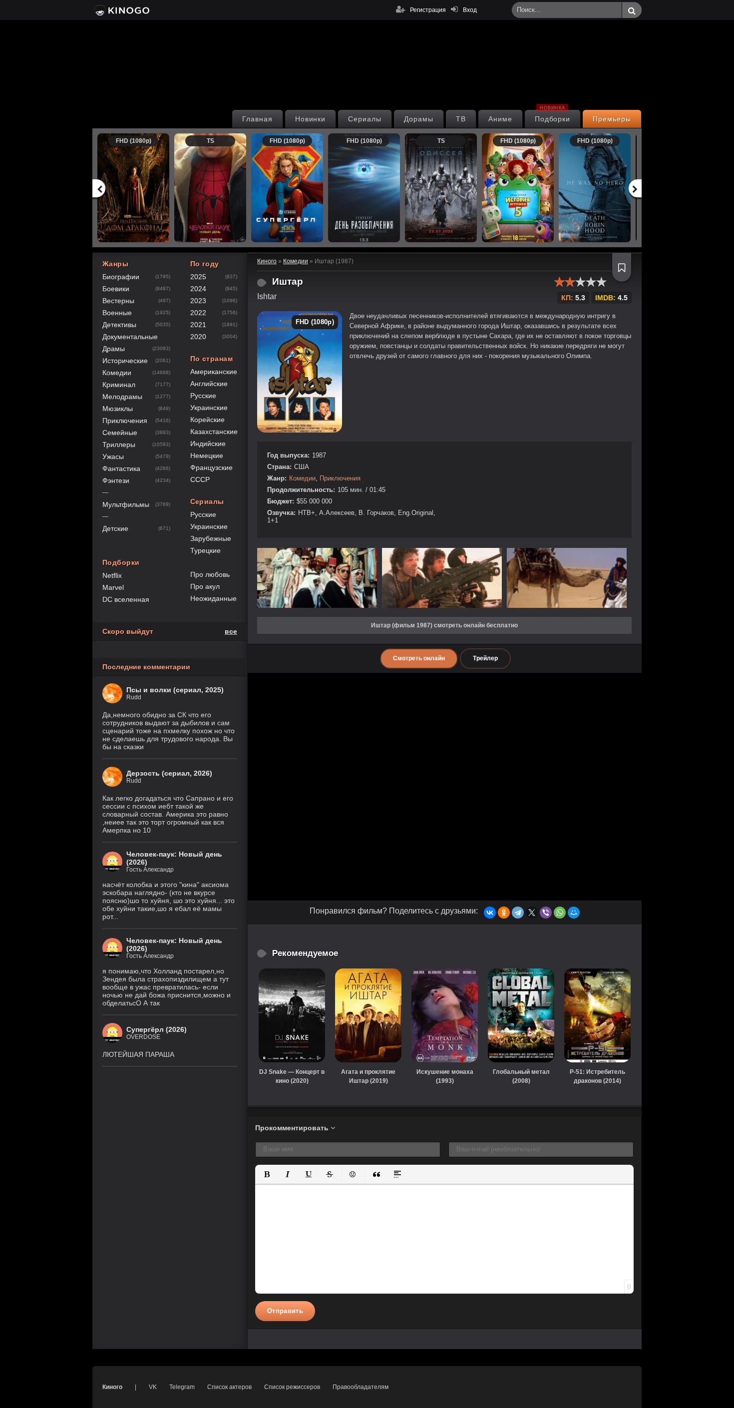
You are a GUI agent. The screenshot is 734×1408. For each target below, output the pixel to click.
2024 (198, 289)
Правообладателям (360, 1387)
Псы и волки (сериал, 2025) (175, 690)
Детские (115, 528)
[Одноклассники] (504, 913)
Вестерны (118, 301)
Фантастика (121, 468)
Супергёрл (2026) (156, 1029)
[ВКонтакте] (490, 913)
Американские (213, 372)
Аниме (500, 119)
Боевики (115, 289)
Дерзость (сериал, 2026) (169, 773)
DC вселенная (125, 599)
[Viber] (546, 913)
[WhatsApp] (560, 913)
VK (153, 1387)
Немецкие (206, 456)
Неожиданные (213, 598)
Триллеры (118, 445)
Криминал (118, 385)
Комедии (302, 478)
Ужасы (113, 457)
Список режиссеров (292, 1387)
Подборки (553, 116)
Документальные (130, 337)
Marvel (113, 587)
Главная (257, 119)
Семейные (119, 433)
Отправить (285, 1311)
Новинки (310, 119)
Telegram (182, 1387)
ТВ (461, 119)
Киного (112, 1387)
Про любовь (210, 574)
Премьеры (612, 119)
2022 (198, 313)
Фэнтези (115, 480)
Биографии (120, 277)
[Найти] (632, 10)
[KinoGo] (121, 9)
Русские (203, 396)
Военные (117, 313)
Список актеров (229, 1387)
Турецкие (205, 550)
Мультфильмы (125, 504)
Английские (209, 384)
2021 (198, 325)
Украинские (209, 408)
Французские (211, 467)
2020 (198, 337)
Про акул (205, 586)
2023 (198, 301)
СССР (200, 479)
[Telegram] (518, 913)
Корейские (207, 420)
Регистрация (428, 9)
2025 (198, 277)
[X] (532, 913)
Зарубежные (210, 538)
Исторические (125, 361)
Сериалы (364, 119)
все (231, 631)
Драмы (113, 349)
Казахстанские (214, 432)
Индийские (208, 444)
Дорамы (418, 119)
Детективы (119, 325)
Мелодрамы (122, 397)
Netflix (112, 575)
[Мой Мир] (574, 913)
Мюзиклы (117, 409)
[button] (266, 1174)
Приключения (340, 478)
